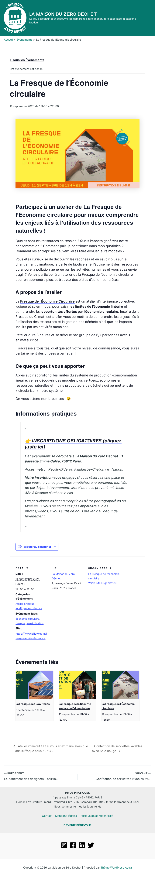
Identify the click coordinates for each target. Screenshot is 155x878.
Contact (47, 816)
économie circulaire (27, 618)
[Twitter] (91, 845)
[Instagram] (64, 845)
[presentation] (34, 685)
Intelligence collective (29, 608)
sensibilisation (34, 623)
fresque (20, 623)
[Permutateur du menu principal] (147, 18)
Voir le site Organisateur (102, 583)
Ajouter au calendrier (37, 546)
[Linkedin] (82, 845)
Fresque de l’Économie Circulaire (47, 301)
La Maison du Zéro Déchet (63, 14)
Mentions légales (66, 816)
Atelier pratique (25, 603)
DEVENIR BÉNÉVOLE (77, 825)
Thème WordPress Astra (116, 867)
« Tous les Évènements (27, 60)
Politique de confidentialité (96, 816)
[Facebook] (73, 845)
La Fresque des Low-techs (33, 703)
